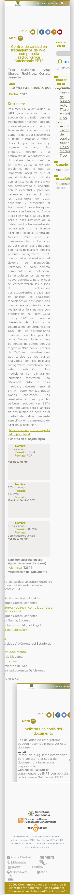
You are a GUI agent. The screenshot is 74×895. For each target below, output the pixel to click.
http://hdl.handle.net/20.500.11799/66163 (40, 87)
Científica (15, 567)
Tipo (63, 118)
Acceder (62, 169)
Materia (66, 114)
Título (64, 110)
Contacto (24, 30)
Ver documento (18, 461)
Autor (64, 105)
